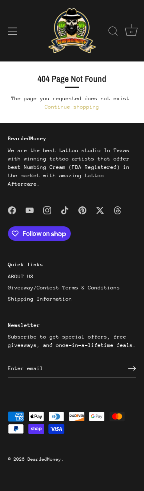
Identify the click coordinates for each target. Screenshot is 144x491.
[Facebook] (12, 210)
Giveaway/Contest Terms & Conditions (64, 288)
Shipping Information (40, 299)
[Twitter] (100, 210)
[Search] (113, 32)
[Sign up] (132, 368)
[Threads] (118, 210)
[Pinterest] (82, 210)
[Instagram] (47, 210)
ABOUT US (21, 276)
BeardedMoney (44, 459)
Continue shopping (72, 107)
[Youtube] (30, 210)
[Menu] (13, 31)
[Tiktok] (65, 210)
